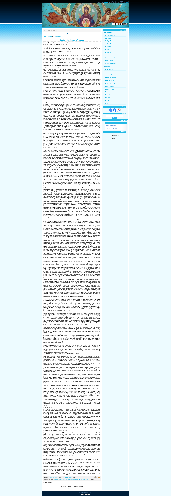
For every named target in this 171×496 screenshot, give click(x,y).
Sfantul (56, 479)
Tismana (61, 479)
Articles (50, 36)
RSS (127, 2)
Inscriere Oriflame (111, 125)
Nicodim (88, 479)
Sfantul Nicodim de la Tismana (76, 479)
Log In (55, 30)
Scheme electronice (111, 128)
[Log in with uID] (110, 110)
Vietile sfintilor (57, 36)
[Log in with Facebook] (114, 110)
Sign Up (50, 30)
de (66, 479)
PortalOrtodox (68, 477)
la (64, 479)
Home (45, 30)
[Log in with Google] (119, 110)
